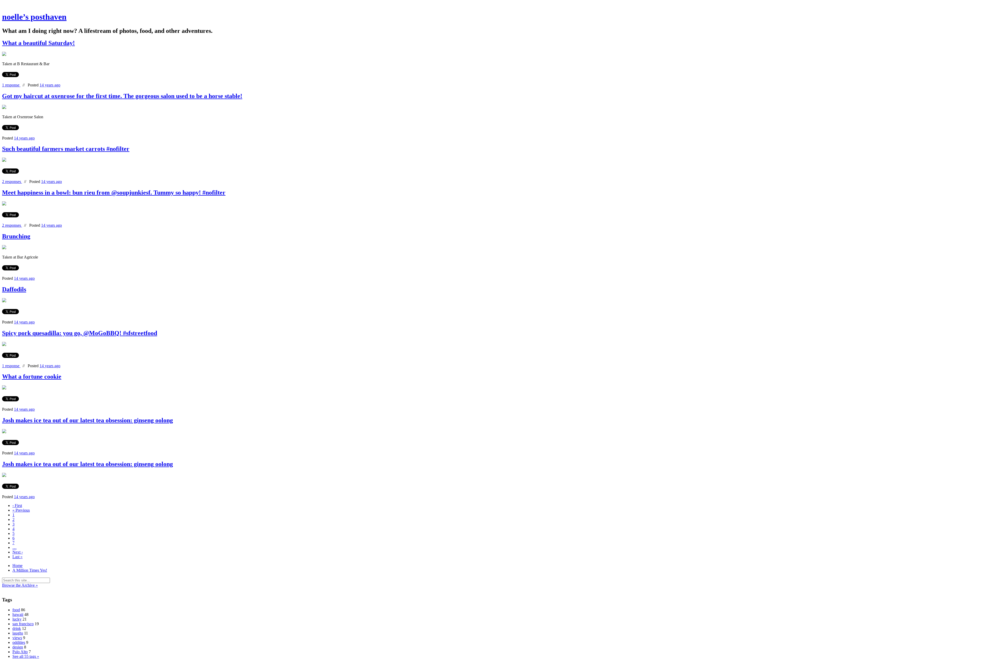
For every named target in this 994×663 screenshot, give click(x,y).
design (17, 647)
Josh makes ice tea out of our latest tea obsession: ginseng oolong (87, 420)
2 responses (12, 181)
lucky (16, 619)
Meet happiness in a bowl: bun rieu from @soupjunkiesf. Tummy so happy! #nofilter (113, 192)
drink (16, 628)
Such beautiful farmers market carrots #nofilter (65, 148)
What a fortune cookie (31, 376)
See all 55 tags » (25, 656)
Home (17, 565)
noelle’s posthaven (34, 16)
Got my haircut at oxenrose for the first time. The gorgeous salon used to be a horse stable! (122, 96)
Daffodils (14, 289)
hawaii (17, 614)
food (16, 610)
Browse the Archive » (20, 585)
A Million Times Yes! (29, 570)
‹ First (17, 505)
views (17, 638)
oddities (18, 642)
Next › (17, 552)
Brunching (16, 236)
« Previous (21, 510)
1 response (11, 85)
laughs (17, 633)
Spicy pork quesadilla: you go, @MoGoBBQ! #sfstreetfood (79, 333)
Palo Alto (20, 652)
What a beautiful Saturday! (38, 43)
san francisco (23, 624)
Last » (17, 557)
